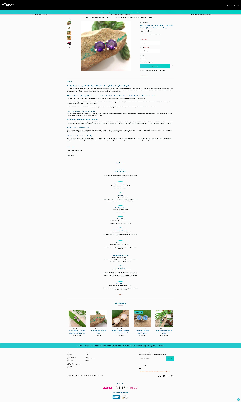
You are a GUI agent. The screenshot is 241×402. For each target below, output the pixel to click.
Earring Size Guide (71, 357)
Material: (144, 47)
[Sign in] (235, 5)
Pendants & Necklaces (129, 12)
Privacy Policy (70, 363)
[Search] (227, 5)
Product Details (143, 76)
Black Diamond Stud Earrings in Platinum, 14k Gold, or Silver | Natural (164, 332)
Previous (69, 18)
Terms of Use (70, 361)
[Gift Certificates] (232, 5)
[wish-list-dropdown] (172, 66)
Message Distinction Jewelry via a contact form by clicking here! (155, 371)
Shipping (69, 355)
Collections (117, 12)
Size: (143, 39)
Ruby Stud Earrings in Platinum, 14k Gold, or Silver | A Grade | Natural (99, 332)
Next (69, 47)
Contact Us (69, 354)
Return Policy (70, 360)
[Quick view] (83, 312)
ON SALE (139, 12)
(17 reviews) (149, 34)
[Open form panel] (238, 399)
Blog (68, 358)
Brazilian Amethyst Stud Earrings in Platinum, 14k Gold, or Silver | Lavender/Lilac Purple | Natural (77, 332)
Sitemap (69, 367)
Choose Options (77, 325)
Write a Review (156, 34)
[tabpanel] (77, 323)
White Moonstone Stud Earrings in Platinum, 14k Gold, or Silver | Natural (120, 332)
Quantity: (142, 55)
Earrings (102, 12)
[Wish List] (230, 5)
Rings (109, 12)
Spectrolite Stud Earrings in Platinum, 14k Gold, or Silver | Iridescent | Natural (142, 332)
